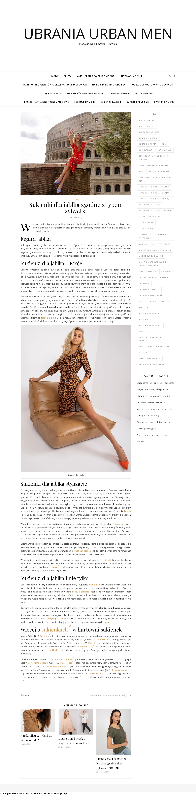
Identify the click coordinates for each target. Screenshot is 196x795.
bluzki (108, 559)
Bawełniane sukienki (38, 662)
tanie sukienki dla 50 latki (154, 347)
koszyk (127, 511)
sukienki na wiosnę (149, 325)
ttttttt (144, 352)
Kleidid (91, 643)
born (164, 144)
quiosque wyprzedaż (150, 295)
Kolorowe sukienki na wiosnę (155, 211)
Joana (26, 695)
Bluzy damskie (144, 93)
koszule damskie (80, 591)
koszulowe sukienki (150, 217)
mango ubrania (147, 228)
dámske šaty (86, 646)
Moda (55, 76)
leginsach (107, 622)
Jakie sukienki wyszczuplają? (155, 199)
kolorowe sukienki (149, 205)
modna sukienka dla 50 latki (155, 250)
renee (142, 301)
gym (141, 171)
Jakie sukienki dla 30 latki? (154, 187)
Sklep (117, 523)
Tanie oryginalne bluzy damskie (152, 339)
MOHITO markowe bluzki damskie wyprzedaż (152, 264)
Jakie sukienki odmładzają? (154, 193)
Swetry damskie (164, 101)
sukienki (143, 319)
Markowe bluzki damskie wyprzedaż (152, 236)
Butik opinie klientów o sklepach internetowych (55, 84)
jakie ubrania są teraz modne (95, 76)
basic (61, 618)
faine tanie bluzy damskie (153, 165)
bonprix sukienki (148, 138)
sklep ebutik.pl (147, 307)
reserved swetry (159, 301)
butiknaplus (165, 150)
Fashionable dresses (119, 669)
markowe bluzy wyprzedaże (154, 244)
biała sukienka (83, 550)
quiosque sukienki (149, 289)
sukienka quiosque (149, 313)
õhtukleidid (53, 650)
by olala (53, 567)
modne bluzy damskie (151, 256)
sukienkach (54, 629)
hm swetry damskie (159, 171)
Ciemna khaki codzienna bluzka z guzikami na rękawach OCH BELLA (111, 763)
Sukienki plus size (138, 101)
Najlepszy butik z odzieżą (109, 84)
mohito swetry (147, 271)
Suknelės (44, 636)
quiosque (144, 283)
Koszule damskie (84, 101)
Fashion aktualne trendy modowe (46, 101)
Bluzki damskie (120, 93)
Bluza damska (146, 120)
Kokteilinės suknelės (62, 659)
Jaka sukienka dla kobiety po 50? (155, 179)
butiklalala (145, 150)
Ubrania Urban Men (98, 33)
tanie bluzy (145, 331)
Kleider (77, 650)
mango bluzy (146, 223)
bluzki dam (95, 584)
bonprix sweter (147, 144)
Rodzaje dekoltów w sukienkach (152, 84)
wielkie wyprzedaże (150, 358)
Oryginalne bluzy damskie (153, 277)
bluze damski (146, 126)
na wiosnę (167, 271)
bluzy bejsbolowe (149, 132)
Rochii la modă (97, 673)
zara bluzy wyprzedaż (151, 364)
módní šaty (103, 639)
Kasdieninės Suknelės (55, 666)
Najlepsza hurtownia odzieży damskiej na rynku (74, 93)
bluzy (67, 76)
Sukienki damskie (111, 101)
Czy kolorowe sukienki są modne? (153, 158)
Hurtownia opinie (131, 76)
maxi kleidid (66, 662)
